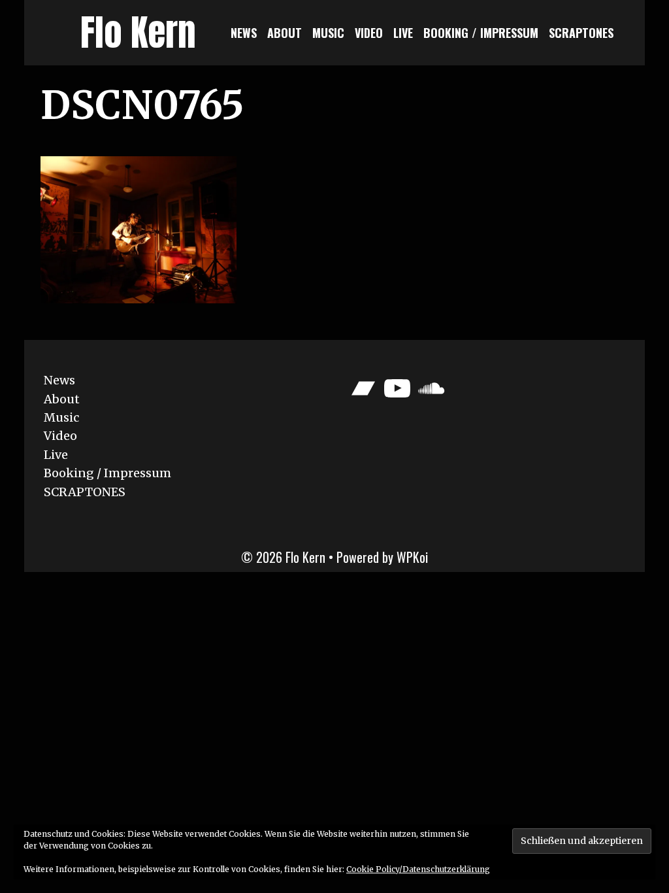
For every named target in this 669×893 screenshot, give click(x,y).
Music (328, 32)
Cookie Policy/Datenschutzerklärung (418, 869)
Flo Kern (138, 32)
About (284, 32)
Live (403, 32)
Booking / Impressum (480, 32)
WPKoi (412, 557)
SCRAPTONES (581, 32)
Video (369, 32)
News (244, 32)
